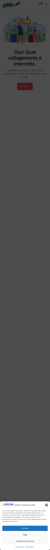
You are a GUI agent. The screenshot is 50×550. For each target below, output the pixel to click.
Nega (25, 535)
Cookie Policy (19, 547)
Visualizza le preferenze (25, 541)
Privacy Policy (29, 547)
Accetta (25, 528)
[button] (46, 505)
